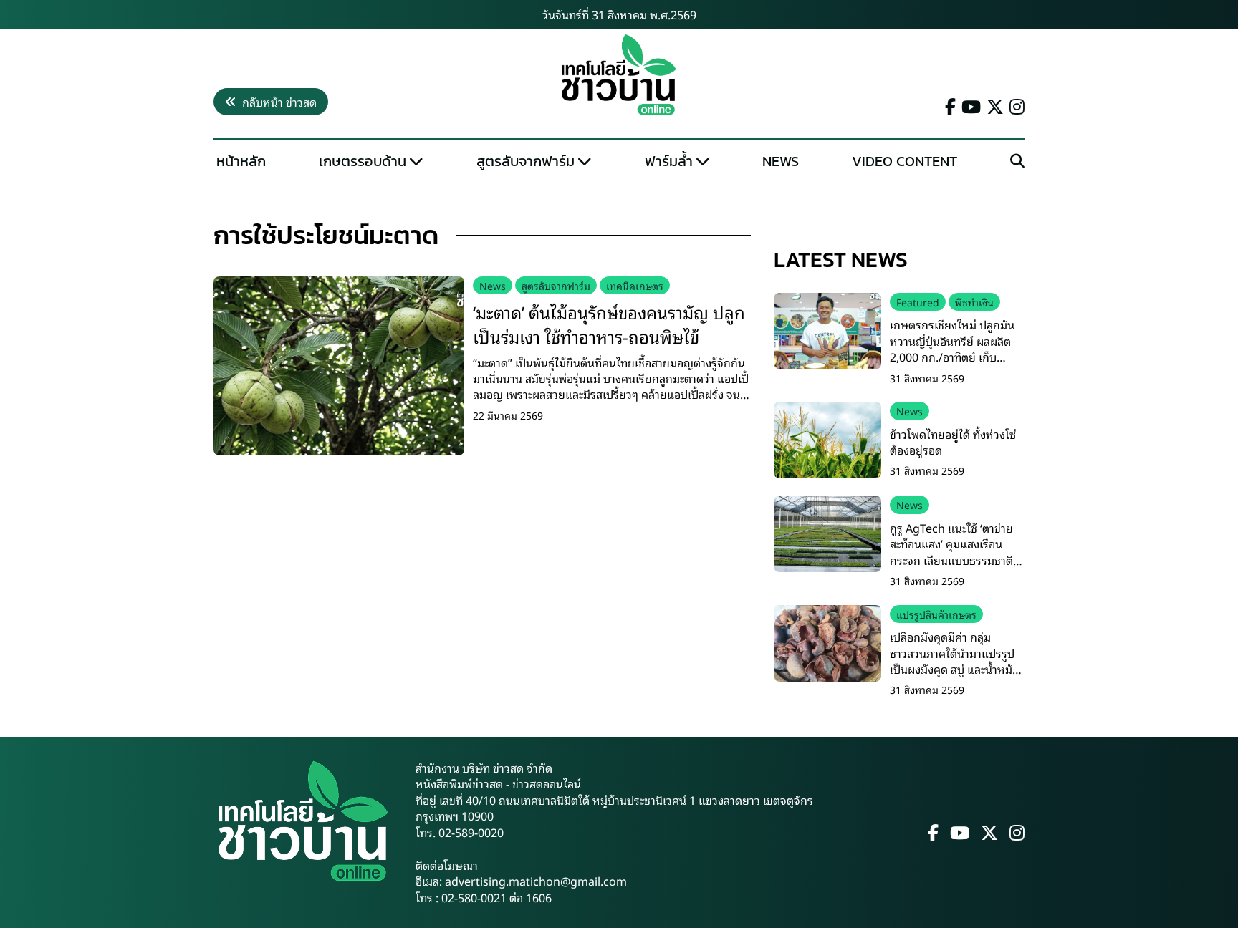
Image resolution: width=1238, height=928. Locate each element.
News (780, 161)
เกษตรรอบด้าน (362, 161)
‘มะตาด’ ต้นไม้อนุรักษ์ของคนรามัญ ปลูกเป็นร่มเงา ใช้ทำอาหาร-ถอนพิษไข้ (609, 323)
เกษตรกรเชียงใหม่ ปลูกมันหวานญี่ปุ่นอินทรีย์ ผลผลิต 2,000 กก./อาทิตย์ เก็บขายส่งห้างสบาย (952, 348)
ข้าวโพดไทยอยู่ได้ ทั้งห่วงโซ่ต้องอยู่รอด (953, 442)
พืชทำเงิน (974, 302)
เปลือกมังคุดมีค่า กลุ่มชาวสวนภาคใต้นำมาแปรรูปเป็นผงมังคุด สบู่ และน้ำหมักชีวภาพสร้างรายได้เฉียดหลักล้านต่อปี (955, 668)
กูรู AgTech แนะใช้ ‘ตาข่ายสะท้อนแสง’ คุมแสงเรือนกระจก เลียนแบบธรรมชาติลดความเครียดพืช (951, 551)
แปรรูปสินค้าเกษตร (936, 614)
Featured (917, 302)
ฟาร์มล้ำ (669, 161)
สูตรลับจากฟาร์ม (525, 161)
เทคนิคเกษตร (634, 285)
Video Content (904, 161)
